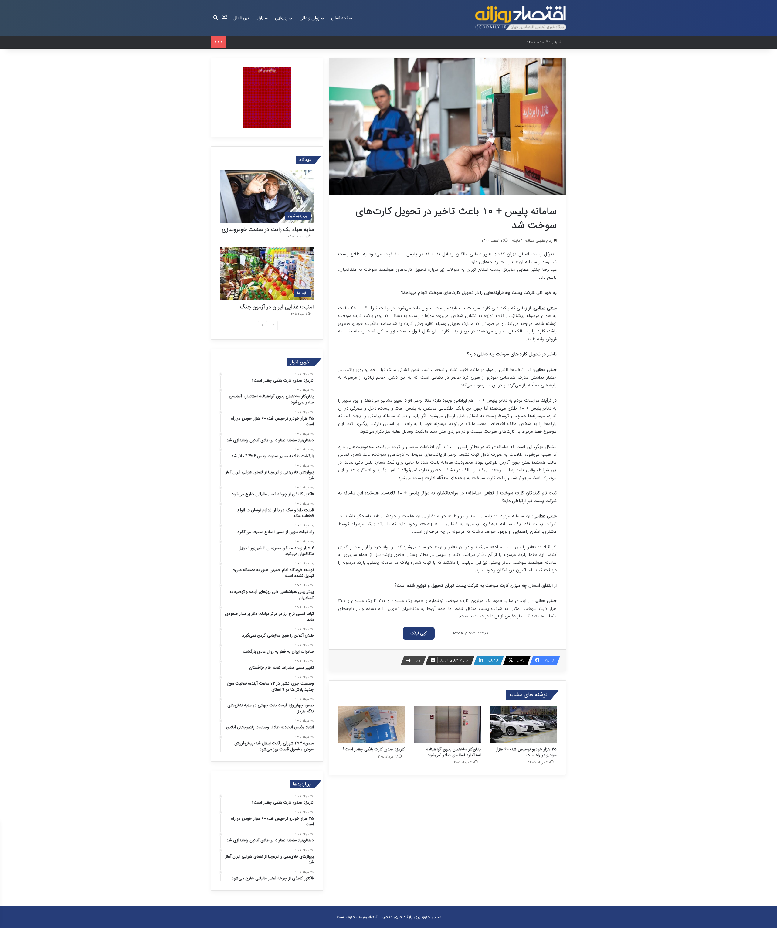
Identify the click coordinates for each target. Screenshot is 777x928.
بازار (260, 18)
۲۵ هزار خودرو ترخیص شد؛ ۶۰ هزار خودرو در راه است (272, 42)
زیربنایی (281, 18)
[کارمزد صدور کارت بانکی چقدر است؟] (371, 724)
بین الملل (241, 18)
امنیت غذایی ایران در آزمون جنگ (277, 307)
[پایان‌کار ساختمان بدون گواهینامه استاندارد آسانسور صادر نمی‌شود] (447, 724)
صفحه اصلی (341, 18)
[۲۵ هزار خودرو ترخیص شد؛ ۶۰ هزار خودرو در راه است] (523, 724)
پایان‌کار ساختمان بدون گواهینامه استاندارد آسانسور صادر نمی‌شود (453, 752)
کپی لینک (418, 633)
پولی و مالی (309, 18)
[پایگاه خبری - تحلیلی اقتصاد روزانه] (520, 18)
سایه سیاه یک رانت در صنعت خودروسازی (268, 229)
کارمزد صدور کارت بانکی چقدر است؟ (374, 749)
